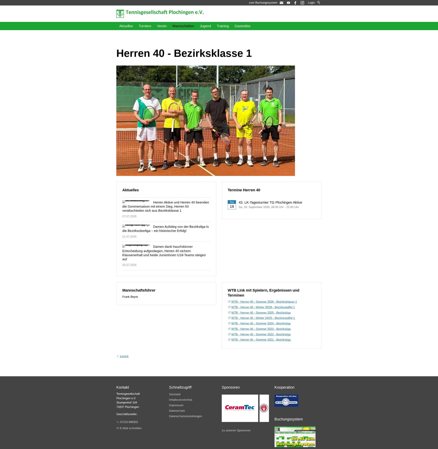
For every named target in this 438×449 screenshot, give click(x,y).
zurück (124, 356)
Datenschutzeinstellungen (185, 416)
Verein (162, 26)
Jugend (205, 26)
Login (311, 2)
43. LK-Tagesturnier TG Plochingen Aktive (270, 202)
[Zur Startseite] (160, 14)
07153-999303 (129, 422)
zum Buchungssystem (263, 2)
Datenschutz (177, 410)
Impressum (176, 405)
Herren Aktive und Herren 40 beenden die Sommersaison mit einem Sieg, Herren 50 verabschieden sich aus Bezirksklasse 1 (165, 207)
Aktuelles (126, 26)
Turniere (145, 26)
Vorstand (174, 394)
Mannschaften (183, 26)
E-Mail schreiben (130, 428)
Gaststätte (242, 26)
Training (223, 26)
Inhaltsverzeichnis (180, 399)
